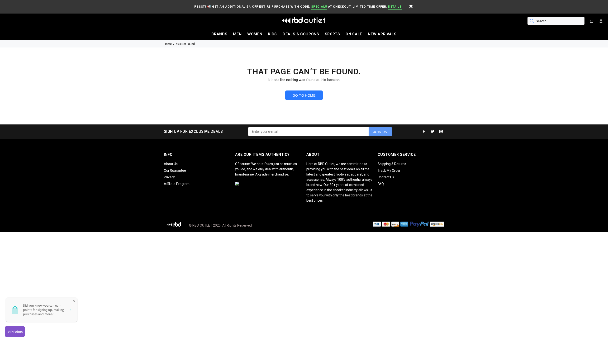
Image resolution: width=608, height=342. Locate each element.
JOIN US (380, 132)
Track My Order (389, 170)
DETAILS (394, 6)
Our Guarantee (175, 170)
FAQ (381, 184)
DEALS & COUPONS (301, 34)
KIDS (272, 34)
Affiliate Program (177, 184)
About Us (171, 164)
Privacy (169, 177)
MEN (237, 34)
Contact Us (386, 177)
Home (168, 44)
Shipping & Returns (392, 164)
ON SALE (354, 34)
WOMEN (254, 34)
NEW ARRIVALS (382, 34)
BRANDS (219, 34)
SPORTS (332, 34)
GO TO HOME (304, 95)
